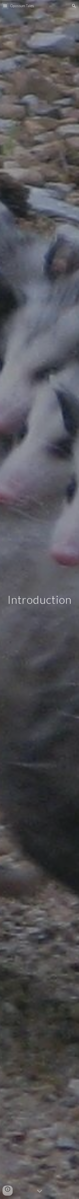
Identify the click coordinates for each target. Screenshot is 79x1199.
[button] (5, 6)
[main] (39, 599)
